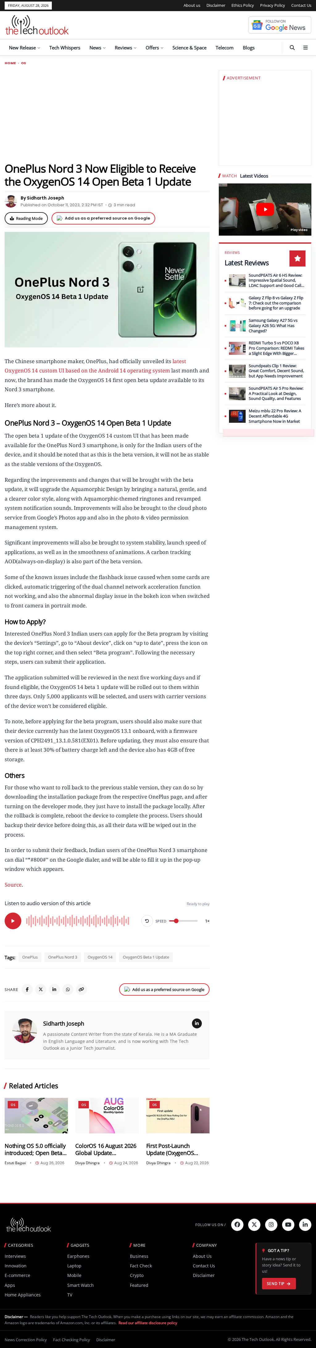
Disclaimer (215, 5)
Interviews (15, 1256)
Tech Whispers (64, 47)
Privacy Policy (272, 5)
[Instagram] (271, 1225)
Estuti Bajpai (15, 1163)
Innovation (16, 1266)
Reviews (123, 47)
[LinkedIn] (54, 989)
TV (69, 1295)
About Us (202, 1256)
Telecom (225, 47)
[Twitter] (254, 1225)
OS (23, 63)
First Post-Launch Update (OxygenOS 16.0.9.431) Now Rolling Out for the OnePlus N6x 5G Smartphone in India (177, 1149)
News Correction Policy (26, 1339)
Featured (139, 1285)
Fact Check (141, 1266)
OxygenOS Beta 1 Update (146, 957)
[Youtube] (288, 1225)
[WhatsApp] (67, 989)
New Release (22, 47)
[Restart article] (147, 921)
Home (10, 63)
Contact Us (301, 5)
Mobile (74, 1275)
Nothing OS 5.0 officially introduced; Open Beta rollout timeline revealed (36, 1149)
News (95, 47)
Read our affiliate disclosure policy (147, 1322)
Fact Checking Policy (71, 1339)
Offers (152, 47)
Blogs (249, 47)
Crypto (136, 1275)
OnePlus (30, 957)
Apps (10, 1285)
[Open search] (292, 47)
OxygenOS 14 (100, 957)
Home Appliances (23, 1295)
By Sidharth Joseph (42, 198)
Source (13, 884)
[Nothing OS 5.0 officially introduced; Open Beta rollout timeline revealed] (36, 1115)
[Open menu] (305, 47)
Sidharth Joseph (63, 1023)
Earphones (78, 1256)
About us (192, 5)
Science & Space (189, 47)
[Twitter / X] (40, 989)
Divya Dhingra (87, 1163)
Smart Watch (80, 1285)
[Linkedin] (305, 1225)
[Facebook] (27, 989)
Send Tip (276, 1283)
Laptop (74, 1266)
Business (139, 1256)
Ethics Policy (242, 5)
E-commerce (17, 1275)
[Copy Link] (81, 989)
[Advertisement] (107, 113)
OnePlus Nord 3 (62, 957)
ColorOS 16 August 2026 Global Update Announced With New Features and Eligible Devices (105, 1149)
